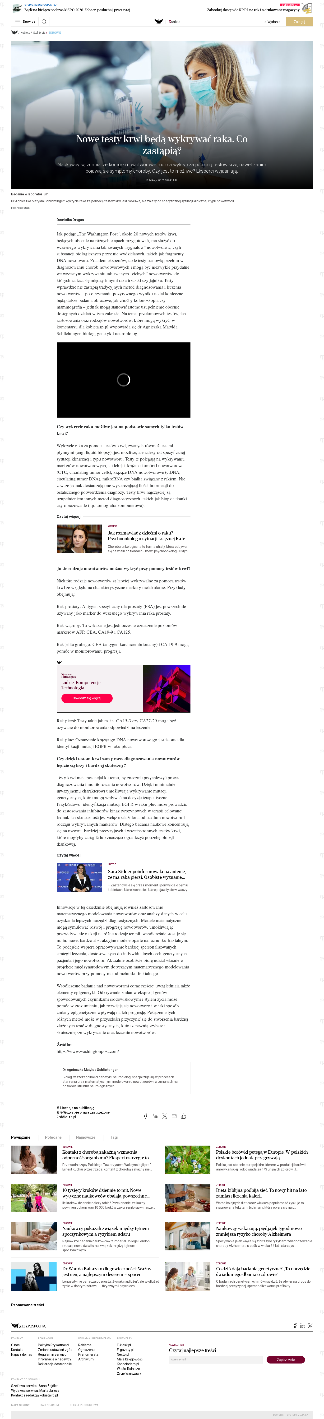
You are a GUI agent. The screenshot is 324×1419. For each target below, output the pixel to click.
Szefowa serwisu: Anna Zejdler (34, 1386)
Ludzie (112, 864)
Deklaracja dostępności (55, 1364)
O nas (15, 1345)
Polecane (53, 1137)
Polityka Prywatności (53, 1345)
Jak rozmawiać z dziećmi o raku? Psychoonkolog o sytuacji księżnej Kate (146, 536)
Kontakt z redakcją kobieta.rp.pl (34, 1395)
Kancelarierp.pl (128, 1364)
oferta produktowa (84, 1405)
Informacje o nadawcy (54, 1359)
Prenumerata (88, 1354)
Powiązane (21, 1137)
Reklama (85, 1345)
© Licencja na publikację (76, 1108)
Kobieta (25, 32)
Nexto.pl (123, 1354)
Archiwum (86, 1359)
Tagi (114, 1137)
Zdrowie (54, 32)
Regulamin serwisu (52, 1354)
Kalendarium (50, 1405)
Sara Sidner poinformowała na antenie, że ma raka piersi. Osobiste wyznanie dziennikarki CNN (147, 874)
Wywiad (112, 526)
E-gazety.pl (125, 1350)
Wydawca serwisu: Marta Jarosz (35, 1390)
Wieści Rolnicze (128, 1369)
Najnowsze (86, 1137)
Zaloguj (299, 22)
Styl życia (39, 32)
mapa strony (20, 1405)
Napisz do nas (21, 1354)
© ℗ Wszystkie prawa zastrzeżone (83, 1112)
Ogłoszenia (86, 1350)
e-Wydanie (272, 22)
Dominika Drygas (70, 220)
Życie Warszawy (129, 1373)
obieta (175, 21)
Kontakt (17, 1350)
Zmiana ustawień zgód (55, 1350)
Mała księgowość (130, 1359)
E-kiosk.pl (124, 1345)
